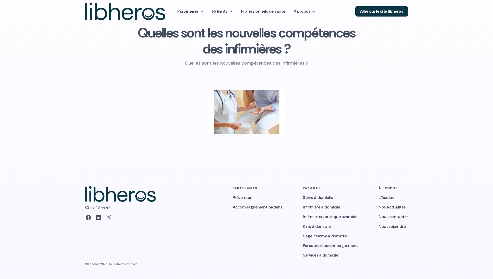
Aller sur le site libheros (381, 11)
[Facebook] (88, 217)
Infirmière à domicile (321, 207)
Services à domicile (320, 255)
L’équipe (386, 197)
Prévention (243, 197)
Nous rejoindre (392, 226)
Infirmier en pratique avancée (330, 216)
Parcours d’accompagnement (330, 245)
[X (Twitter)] (109, 217)
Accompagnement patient (257, 207)
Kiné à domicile (317, 226)
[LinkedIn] (98, 217)
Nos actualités (392, 207)
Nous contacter (393, 216)
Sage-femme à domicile (325, 236)
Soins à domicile (318, 197)
